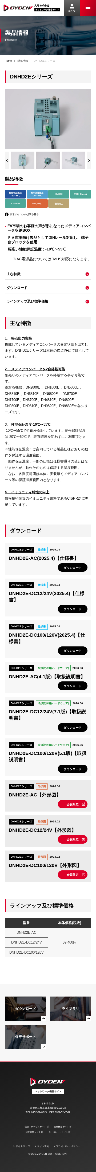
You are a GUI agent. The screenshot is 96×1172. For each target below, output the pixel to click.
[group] (22, 160)
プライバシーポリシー (68, 1146)
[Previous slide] (7, 160)
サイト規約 (43, 1146)
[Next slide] (89, 160)
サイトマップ (23, 1146)
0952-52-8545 (39, 1112)
